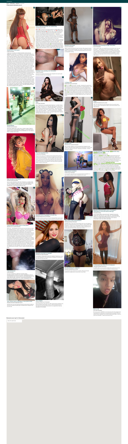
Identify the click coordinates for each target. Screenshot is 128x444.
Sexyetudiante (10, 125)
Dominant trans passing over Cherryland (46, 70)
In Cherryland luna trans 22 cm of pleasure (104, 265)
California (17, 3)
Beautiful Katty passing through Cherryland (104, 45)
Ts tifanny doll (68, 82)
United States (12, 3)
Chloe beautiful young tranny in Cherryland (17, 225)
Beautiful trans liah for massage (44, 253)
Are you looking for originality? (72, 267)
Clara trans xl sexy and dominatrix (73, 220)
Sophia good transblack (71, 171)
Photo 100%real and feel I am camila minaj (46, 26)
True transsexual (11, 270)
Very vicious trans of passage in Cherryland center (19, 301)
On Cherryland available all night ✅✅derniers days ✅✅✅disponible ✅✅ (106, 152)
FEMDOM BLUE (9, 1)
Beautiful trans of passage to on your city (46, 215)
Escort (8, 3)
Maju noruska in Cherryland (14, 179)
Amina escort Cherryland (13, 50)
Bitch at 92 (96, 309)
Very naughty (39, 300)
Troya (94, 101)
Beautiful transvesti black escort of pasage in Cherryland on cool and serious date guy (104, 211)
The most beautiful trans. (42, 152)
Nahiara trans (68, 143)
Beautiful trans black (70, 45)
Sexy (37, 102)
